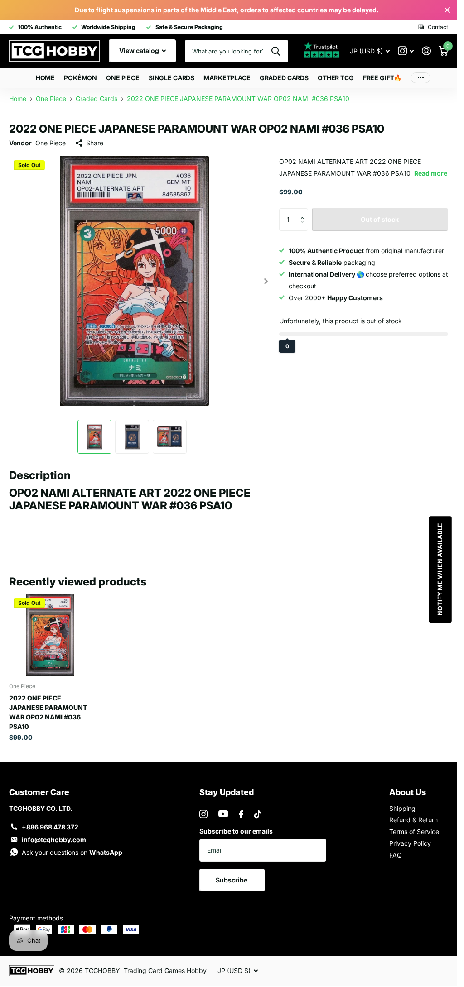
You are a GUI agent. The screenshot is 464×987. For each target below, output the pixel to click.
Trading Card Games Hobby (165, 966)
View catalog (139, 50)
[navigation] (94, 433)
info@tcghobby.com (54, 835)
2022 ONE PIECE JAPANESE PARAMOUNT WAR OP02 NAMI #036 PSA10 (48, 708)
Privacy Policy (410, 839)
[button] (305, 212)
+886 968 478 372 (50, 823)
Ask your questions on (72, 848)
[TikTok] (257, 810)
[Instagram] (203, 810)
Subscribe (232, 876)
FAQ (395, 851)
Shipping (402, 804)
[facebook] (241, 810)
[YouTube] (223, 809)
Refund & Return (413, 815)
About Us (407, 788)
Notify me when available (439, 569)
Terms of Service (414, 827)
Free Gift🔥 (382, 77)
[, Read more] (405, 51)
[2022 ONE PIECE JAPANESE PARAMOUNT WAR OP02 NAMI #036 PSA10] (50, 630)
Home (45, 77)
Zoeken (275, 51)
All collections (80, 78)
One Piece (50, 143)
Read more (430, 173)
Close (447, 10)
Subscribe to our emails (236, 827)
